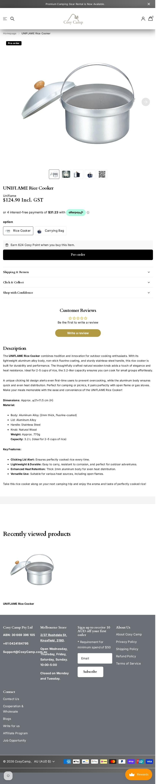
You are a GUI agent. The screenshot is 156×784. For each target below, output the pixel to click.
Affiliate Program (15, 738)
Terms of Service (126, 668)
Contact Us (11, 704)
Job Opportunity (14, 745)
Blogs (7, 723)
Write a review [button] (76, 333)
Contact (9, 696)
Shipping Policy (125, 654)
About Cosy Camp (127, 639)
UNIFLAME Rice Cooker (18, 608)
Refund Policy (124, 661)
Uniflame (9, 196)
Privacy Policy (124, 646)
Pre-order (78, 255)
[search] (12, 18)
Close (149, 4)
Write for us (11, 731)
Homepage (10, 33)
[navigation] (54, 174)
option (8, 222)
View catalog (5, 19)
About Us (121, 632)
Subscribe (89, 676)
